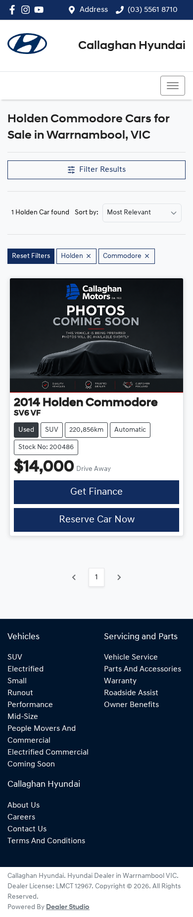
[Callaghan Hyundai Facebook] (14, 9)
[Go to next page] (118, 577)
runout (20, 693)
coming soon (31, 764)
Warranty (120, 681)
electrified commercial (48, 753)
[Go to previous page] (74, 577)
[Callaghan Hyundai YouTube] (41, 9)
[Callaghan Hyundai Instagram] (27, 9)
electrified (25, 669)
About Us (23, 806)
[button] (172, 86)
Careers (21, 817)
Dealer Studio (68, 907)
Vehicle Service (131, 658)
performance (30, 705)
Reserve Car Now (97, 520)
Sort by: (86, 212)
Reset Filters (31, 256)
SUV (14, 658)
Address (94, 10)
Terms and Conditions (46, 841)
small (17, 681)
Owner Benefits (131, 705)
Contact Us (27, 829)
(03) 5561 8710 (153, 10)
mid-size (22, 717)
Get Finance (96, 492)
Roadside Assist (131, 693)
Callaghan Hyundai (132, 46)
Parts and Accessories (142, 669)
